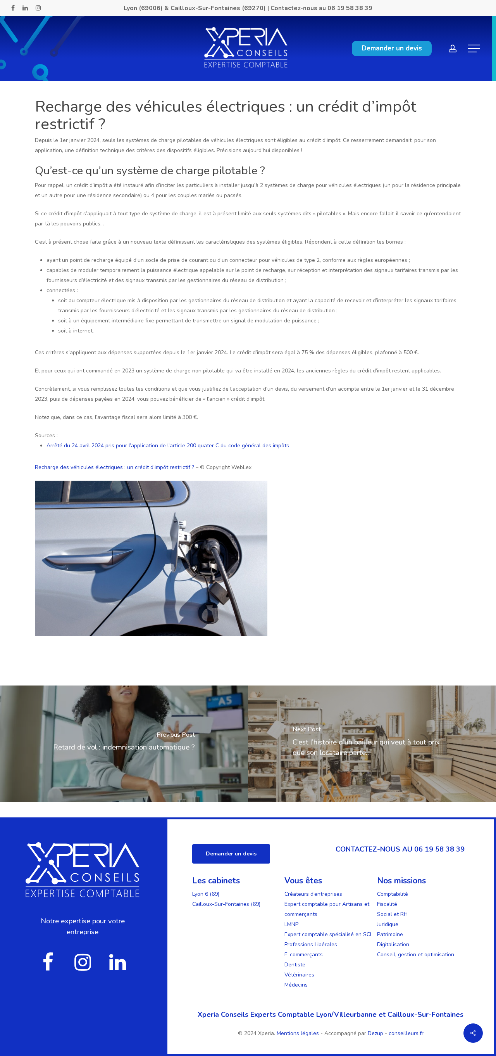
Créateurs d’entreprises (313, 894)
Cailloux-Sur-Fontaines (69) (226, 904)
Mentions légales (298, 1033)
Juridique (387, 924)
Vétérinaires (299, 974)
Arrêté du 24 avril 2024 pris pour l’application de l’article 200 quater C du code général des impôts (167, 445)
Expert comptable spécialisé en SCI (327, 934)
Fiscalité (387, 904)
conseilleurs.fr (406, 1033)
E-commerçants (303, 954)
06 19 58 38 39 (349, 8)
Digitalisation (393, 944)
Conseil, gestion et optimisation (415, 954)
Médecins (296, 984)
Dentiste (294, 964)
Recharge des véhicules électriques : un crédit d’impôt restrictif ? (114, 467)
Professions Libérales (310, 944)
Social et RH (392, 914)
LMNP (291, 924)
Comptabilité (392, 894)
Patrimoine (390, 934)
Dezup (375, 1033)
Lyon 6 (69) (205, 894)
